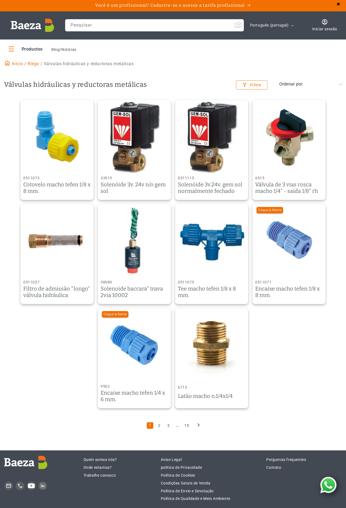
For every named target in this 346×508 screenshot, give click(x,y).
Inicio (17, 63)
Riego (33, 63)
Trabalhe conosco (100, 475)
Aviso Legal (171, 459)
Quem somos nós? (100, 459)
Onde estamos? (98, 467)
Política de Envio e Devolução (187, 491)
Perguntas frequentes (286, 459)
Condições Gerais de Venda (186, 483)
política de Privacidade (181, 467)
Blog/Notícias (63, 49)
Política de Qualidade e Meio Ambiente (195, 498)
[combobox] (154, 25)
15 (186, 425)
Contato (273, 467)
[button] (26, 48)
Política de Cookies (178, 475)
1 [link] (150, 425)
